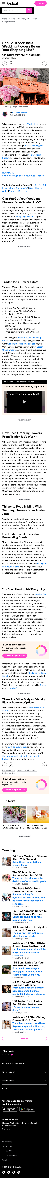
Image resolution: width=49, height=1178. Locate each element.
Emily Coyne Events (25, 216)
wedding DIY (40, 594)
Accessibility (7, 1151)
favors (43, 685)
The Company (8, 1072)
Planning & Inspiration (13, 1064)
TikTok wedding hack (35, 145)
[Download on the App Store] (10, 1109)
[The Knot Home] (13, 3)
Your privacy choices (9, 1155)
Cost (31, 188)
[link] (3, 1172)
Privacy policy (7, 1142)
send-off (13, 688)
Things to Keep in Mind (19, 191)
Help (4, 1088)
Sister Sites (8, 1080)
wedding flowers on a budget (21, 344)
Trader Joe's (32, 124)
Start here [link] (6, 1129)
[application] (24, 402)
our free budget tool (17, 747)
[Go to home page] (8, 1052)
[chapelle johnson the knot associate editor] (5, 114)
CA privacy (6, 1160)
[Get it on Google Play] (27, 1109)
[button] (24, 401)
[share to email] (4, 63)
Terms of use (7, 1146)
